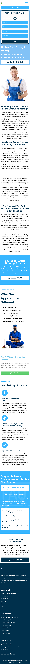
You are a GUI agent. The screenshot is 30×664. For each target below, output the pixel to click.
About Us (3, 601)
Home (2, 604)
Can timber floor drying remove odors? (13, 516)
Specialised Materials (7, 628)
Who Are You (4, 596)
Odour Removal (5, 630)
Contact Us (4, 598)
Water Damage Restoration (9, 617)
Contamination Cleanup (8, 622)
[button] (26, 3)
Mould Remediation (6, 633)
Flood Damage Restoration (9, 620)
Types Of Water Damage (8, 593)
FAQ (2, 606)
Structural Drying (6, 625)
